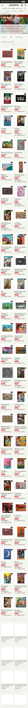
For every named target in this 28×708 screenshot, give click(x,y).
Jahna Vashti (4, 337)
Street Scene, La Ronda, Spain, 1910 (21, 291)
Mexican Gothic (5, 269)
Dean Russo (4, 587)
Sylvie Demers (18, 337)
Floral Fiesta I (4, 199)
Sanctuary (17, 610)
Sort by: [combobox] (19, 37)
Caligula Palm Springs (21, 586)
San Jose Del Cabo (6, 247)
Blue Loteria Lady (6, 84)
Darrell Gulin (4, 63)
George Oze (17, 248)
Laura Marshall (4, 200)
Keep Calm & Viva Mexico (7, 106)
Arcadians (17, 358)
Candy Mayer (4, 85)
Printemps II (18, 493)
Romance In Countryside (7, 152)
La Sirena (3, 128)
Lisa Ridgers (4, 293)
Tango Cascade (19, 84)
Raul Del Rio (3, 406)
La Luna (3, 562)
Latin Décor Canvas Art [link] (5, 13)
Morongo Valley (19, 62)
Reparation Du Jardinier (7, 540)
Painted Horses (5, 404)
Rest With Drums (6, 223)
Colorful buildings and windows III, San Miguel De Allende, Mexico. (7, 62)
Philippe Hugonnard (19, 315)
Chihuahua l (4, 586)
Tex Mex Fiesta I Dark (20, 269)
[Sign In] (22, 5)
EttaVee (16, 200)
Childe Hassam (18, 293)
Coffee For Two (19, 404)
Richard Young (18, 85)
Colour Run (18, 515)
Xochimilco (4, 314)
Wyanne (16, 154)
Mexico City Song (6, 358)
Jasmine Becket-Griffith (20, 428)
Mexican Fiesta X (5, 427)
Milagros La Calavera (20, 427)
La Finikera (17, 223)
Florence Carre (19, 336)
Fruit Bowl (4, 471)
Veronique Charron (19, 270)
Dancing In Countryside (21, 380)
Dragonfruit (18, 199)
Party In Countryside (6, 610)
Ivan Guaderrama (5, 248)
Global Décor (21, 10)
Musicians (17, 106)
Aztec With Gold (5, 380)
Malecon (3, 175)
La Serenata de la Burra (7, 336)
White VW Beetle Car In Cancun (21, 314)
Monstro (17, 562)
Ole (2, 291)
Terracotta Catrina (19, 175)
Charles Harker (18, 63)
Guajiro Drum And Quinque (7, 449)
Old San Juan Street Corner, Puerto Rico (21, 247)
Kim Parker (17, 450)
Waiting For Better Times (7, 493)
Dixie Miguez (17, 130)
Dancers (17, 128)
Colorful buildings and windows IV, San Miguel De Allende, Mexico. (21, 540)
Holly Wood (3, 130)
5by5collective (4, 107)
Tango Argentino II (6, 515)
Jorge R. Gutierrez (19, 563)
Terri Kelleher (4, 382)
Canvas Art (7, 10)
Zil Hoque (17, 359)
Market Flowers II (19, 449)
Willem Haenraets (5, 517)
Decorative (14, 10)
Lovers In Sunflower (20, 471)
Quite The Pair (18, 152)
